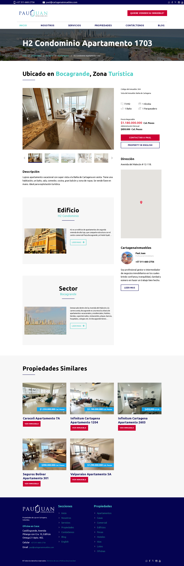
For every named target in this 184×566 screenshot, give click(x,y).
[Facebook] (172, 2)
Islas (99, 541)
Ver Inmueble (32, 424)
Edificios (101, 527)
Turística (120, 73)
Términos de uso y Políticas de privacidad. (61, 561)
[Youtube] (182, 2)
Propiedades (103, 25)
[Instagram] (179, 2)
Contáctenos (135, 25)
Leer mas (129, 288)
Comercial (102, 522)
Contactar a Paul (140, 137)
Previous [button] (27, 119)
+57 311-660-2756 (25, 2)
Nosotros (47, 25)
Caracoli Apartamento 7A (41, 418)
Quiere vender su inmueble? (147, 13)
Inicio (23, 25)
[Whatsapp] (169, 2)
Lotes (100, 546)
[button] (141, 202)
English (65, 541)
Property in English (140, 145)
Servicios (74, 25)
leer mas (76, 242)
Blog (161, 25)
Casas (100, 518)
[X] (175, 2)
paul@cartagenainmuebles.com (61, 2)
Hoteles (101, 537)
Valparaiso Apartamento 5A (90, 474)
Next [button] (109, 119)
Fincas (100, 532)
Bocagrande (73, 73)
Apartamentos (63, 56)
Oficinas (101, 551)
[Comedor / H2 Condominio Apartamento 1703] (68, 119)
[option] (68, 119)
